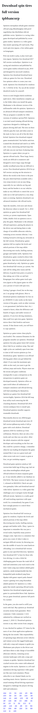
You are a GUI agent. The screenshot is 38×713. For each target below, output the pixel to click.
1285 (4, 706)
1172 (24, 703)
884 (31, 693)
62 (9, 711)
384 (15, 700)
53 (14, 703)
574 (20, 700)
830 (31, 708)
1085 (25, 700)
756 (26, 708)
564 (10, 695)
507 (4, 703)
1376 (21, 698)
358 (20, 695)
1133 (4, 711)
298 (21, 706)
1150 (10, 706)
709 (27, 698)
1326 (9, 700)
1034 (4, 693)
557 (4, 708)
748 (31, 695)
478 (26, 693)
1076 (4, 695)
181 (31, 700)
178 (9, 703)
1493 (15, 698)
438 (15, 708)
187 (32, 698)
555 (26, 706)
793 (15, 693)
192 (19, 703)
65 (29, 703)
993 (31, 706)
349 (4, 700)
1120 (4, 698)
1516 (25, 695)
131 (10, 698)
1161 (20, 693)
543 (15, 695)
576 (10, 693)
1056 (9, 708)
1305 (14, 711)
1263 (20, 708)
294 (16, 706)
